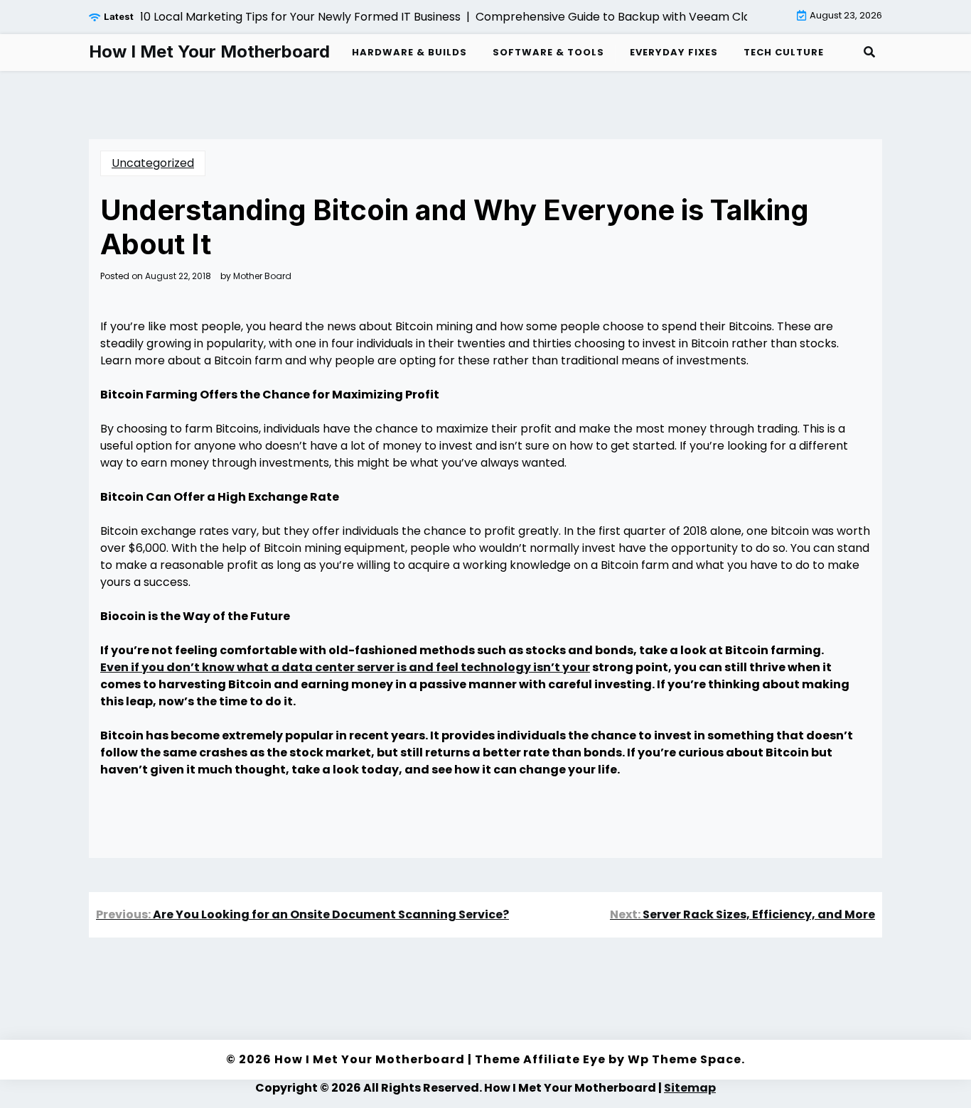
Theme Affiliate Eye (540, 1059)
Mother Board (262, 276)
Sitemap (690, 1088)
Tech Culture (784, 52)
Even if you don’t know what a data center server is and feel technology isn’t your (345, 667)
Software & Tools (548, 52)
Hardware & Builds (409, 52)
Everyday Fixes (674, 52)
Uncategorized (153, 163)
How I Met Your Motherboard (209, 52)
